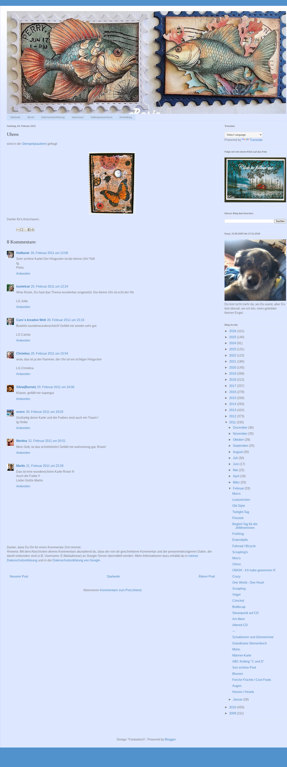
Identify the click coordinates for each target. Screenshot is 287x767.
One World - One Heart (248, 582)
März (237, 482)
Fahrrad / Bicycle (244, 546)
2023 (233, 349)
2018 (233, 379)
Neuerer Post (19, 576)
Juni (236, 464)
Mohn (236, 649)
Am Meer (238, 619)
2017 (233, 385)
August (238, 452)
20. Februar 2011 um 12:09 (49, 253)
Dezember (240, 427)
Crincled (238, 600)
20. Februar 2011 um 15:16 (65, 320)
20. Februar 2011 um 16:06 (55, 387)
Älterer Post (207, 576)
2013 (233, 410)
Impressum (78, 117)
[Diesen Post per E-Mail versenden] (18, 230)
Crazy (236, 576)
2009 (233, 713)
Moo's (236, 493)
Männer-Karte (241, 655)
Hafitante (22, 253)
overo (20, 411)
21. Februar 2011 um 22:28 (44, 465)
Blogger (170, 739)
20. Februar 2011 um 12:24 (49, 286)
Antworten (23, 273)
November (240, 433)
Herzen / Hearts (243, 692)
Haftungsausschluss (101, 117)
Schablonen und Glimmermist (252, 637)
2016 (233, 392)
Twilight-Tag (240, 512)
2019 (233, 373)
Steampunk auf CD (245, 613)
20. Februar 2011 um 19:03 (44, 411)
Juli (236, 458)
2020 (233, 367)
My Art (31, 117)
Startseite (15, 117)
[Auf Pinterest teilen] (33, 230)
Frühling (238, 533)
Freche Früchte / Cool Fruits (251, 679)
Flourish (238, 518)
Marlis (20, 465)
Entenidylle (240, 539)
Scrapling (239, 588)
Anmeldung (125, 117)
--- (233, 631)
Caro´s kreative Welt (31, 320)
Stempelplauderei (34, 143)
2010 (233, 707)
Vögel (236, 594)
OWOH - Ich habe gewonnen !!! (253, 570)
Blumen (237, 673)
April (236, 476)
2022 (233, 355)
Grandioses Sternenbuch (249, 643)
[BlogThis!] (22, 230)
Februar (239, 488)
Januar (238, 699)
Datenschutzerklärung (53, 117)
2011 (233, 422)
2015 (233, 398)
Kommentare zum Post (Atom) (121, 590)
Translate (256, 140)
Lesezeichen (241, 499)
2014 (233, 404)
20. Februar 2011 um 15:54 (49, 353)
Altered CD (240, 625)
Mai (236, 470)
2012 (233, 416)
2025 (233, 337)
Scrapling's (240, 552)
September (241, 445)
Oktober (239, 439)
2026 (233, 331)
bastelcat (23, 286)
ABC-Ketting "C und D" (248, 661)
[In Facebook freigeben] (29, 230)
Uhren (236, 564)
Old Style (238, 505)
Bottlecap (238, 607)
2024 (233, 343)
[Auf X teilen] (25, 230)
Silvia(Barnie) (26, 387)
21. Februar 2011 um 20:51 (47, 440)
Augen (237, 685)
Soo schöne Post (244, 667)
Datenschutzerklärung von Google (76, 560)
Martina (21, 440)
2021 (233, 361)
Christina (23, 353)
